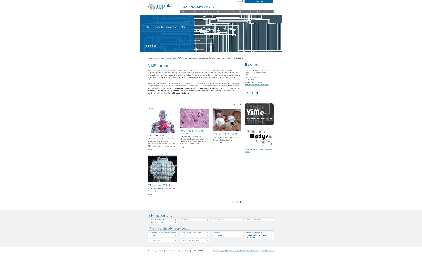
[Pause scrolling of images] (155, 46)
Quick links (259, 1)
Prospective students (157, 220)
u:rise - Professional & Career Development (256, 236)
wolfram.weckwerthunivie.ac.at (257, 85)
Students (185, 220)
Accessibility (232, 251)
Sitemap (216, 251)
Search (239, 1)
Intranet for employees (254, 233)
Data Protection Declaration (248, 251)
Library (184, 235)
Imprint (223, 251)
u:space (152, 235)
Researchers (218, 220)
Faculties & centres (156, 241)
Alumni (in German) (156, 223)
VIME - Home (185, 12)
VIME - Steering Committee (226, 12)
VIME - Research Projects (247, 12)
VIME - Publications (265, 12)
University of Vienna (164, 58)
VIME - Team (209, 12)
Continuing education (253, 220)
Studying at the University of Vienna (162, 233)
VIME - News (197, 12)
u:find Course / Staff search (192, 233)
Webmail (217, 233)
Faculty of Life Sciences (180, 58)
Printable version (267, 251)
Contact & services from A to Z (193, 241)
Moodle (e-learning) (220, 235)
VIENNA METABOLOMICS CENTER (199, 7)
